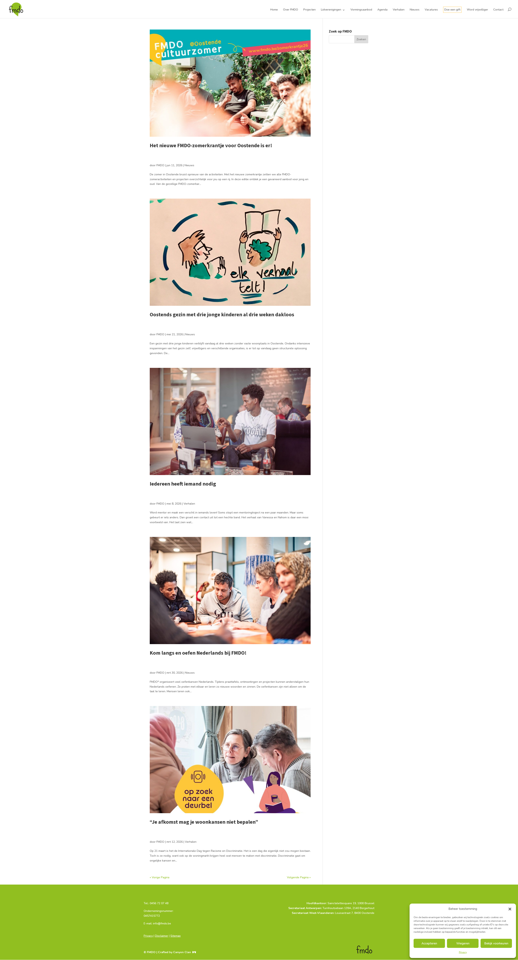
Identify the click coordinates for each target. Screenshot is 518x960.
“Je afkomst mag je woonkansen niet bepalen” (204, 821)
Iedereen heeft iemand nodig (183, 483)
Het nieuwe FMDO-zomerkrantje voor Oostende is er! (211, 145)
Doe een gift (452, 10)
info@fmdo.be (153, 928)
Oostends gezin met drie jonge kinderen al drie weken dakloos (222, 314)
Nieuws (414, 10)
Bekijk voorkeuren (496, 943)
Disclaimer (161, 936)
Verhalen (398, 10)
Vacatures (431, 10)
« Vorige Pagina (159, 877)
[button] (510, 909)
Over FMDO (290, 10)
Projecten (309, 10)
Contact (498, 10)
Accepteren (429, 943)
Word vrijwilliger (477, 10)
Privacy (463, 952)
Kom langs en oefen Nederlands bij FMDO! (198, 652)
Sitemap (175, 936)
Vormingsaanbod (361, 10)
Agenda (382, 10)
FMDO (160, 165)
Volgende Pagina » (299, 877)
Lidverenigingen (331, 10)
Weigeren (462, 943)
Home (274, 10)
